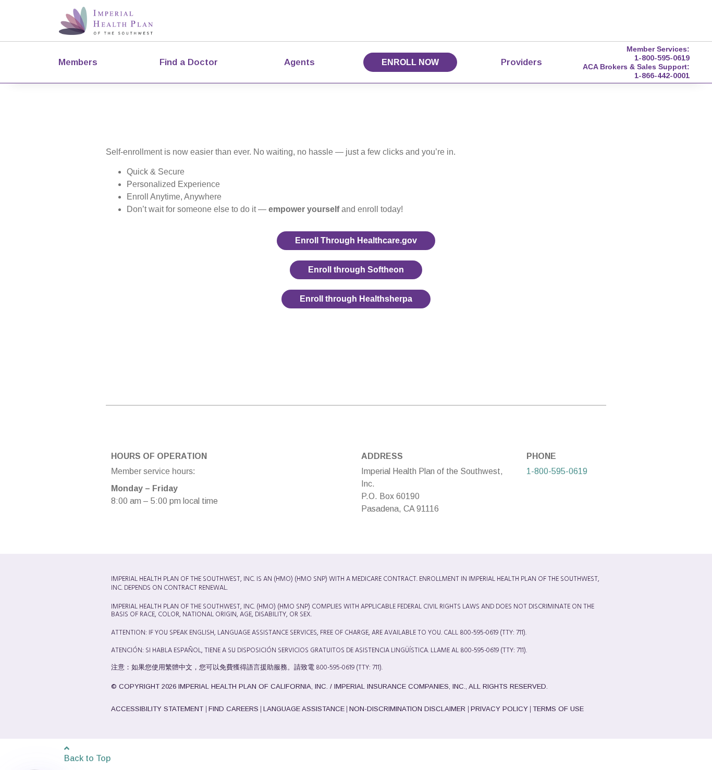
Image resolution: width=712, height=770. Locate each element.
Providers (521, 62)
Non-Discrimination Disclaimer (408, 709)
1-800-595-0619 (662, 58)
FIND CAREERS (233, 709)
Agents (299, 62)
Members (77, 62)
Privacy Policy (499, 709)
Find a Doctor (188, 62)
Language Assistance (304, 709)
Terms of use (558, 709)
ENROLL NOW (410, 62)
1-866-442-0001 (662, 75)
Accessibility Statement (158, 709)
